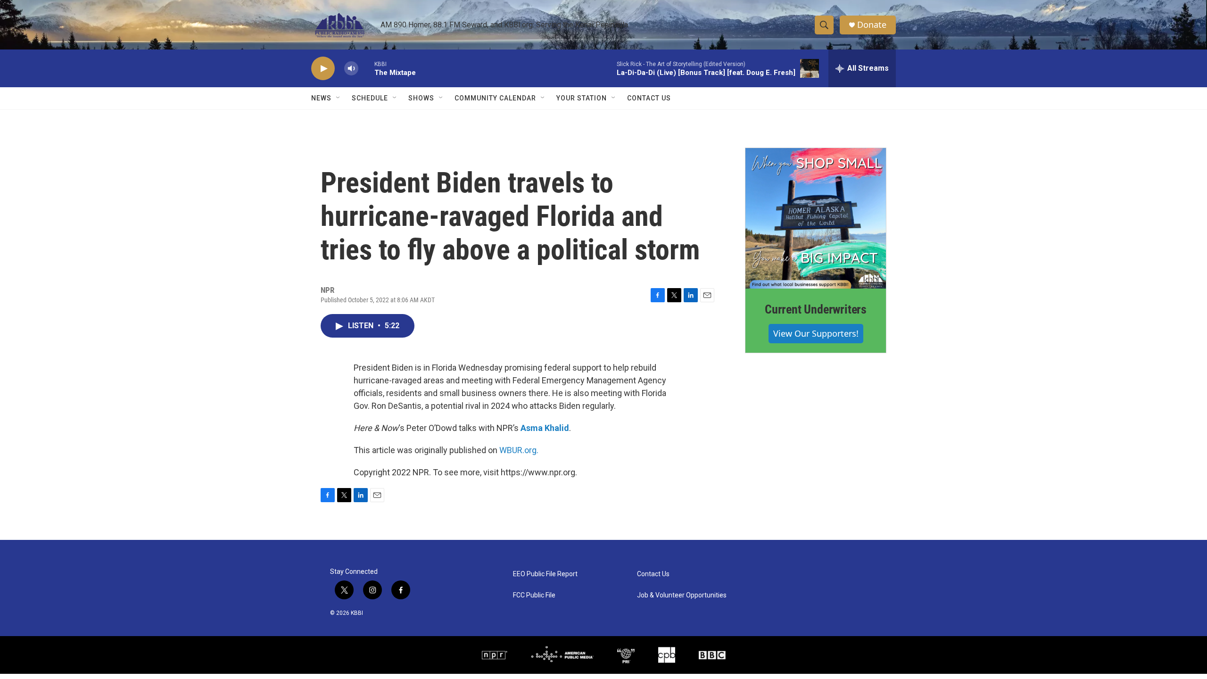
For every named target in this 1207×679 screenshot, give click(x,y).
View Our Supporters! (816, 333)
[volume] (351, 68)
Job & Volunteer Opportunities (682, 595)
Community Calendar (495, 98)
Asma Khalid (545, 428)
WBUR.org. (518, 450)
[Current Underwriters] (815, 218)
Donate (871, 25)
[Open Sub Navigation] (338, 98)
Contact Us (649, 98)
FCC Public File (534, 595)
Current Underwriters (816, 309)
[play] (323, 68)
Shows (421, 98)
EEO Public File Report (545, 574)
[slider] (366, 68)
